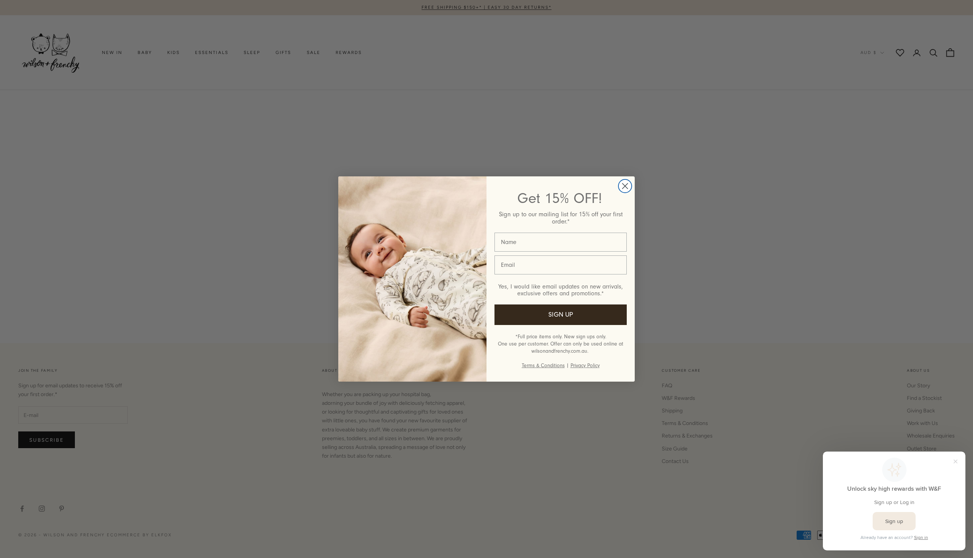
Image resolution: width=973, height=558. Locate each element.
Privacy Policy (585, 365)
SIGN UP (560, 315)
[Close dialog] (625, 186)
